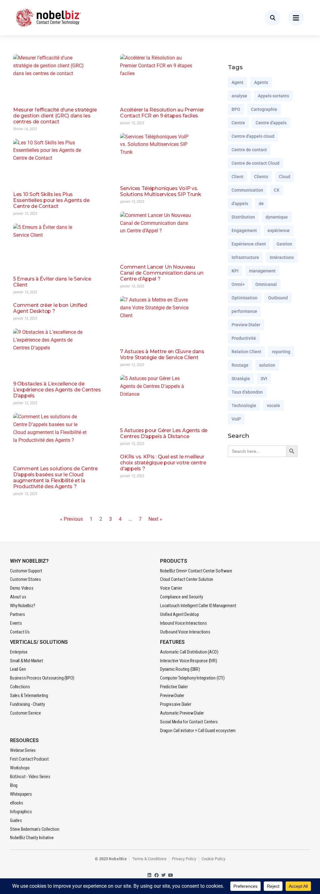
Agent (237, 82)
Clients (261, 176)
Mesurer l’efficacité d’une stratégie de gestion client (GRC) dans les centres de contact (55, 116)
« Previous (71, 519)
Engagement (244, 230)
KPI (235, 270)
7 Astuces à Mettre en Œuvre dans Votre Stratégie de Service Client (162, 354)
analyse (239, 95)
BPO (236, 109)
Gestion (284, 243)
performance (244, 311)
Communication (247, 190)
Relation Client (246, 351)
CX (276, 190)
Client (237, 176)
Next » (155, 519)
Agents (261, 82)
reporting (281, 351)
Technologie (244, 405)
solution (267, 365)
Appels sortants (273, 95)
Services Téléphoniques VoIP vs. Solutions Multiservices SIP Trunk (160, 191)
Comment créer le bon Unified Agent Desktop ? (50, 308)
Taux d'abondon (247, 392)
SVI (264, 378)
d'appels (240, 203)
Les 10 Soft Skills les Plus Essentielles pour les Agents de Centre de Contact (51, 200)
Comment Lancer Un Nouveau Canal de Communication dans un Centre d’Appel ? (161, 273)
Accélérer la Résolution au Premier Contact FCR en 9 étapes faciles (162, 113)
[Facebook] (156, 875)
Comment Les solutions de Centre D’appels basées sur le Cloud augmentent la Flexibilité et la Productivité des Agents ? (55, 477)
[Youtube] (170, 875)
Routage (240, 365)
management (262, 270)
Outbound (278, 297)
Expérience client (249, 243)
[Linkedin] (149, 875)
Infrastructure (245, 257)
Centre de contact (249, 149)
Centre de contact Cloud (255, 163)
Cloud (284, 176)
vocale (273, 405)
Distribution (243, 217)
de (261, 203)
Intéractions (282, 257)
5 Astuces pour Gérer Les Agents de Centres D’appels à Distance (164, 433)
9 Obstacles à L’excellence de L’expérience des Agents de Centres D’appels (57, 390)
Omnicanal (266, 284)
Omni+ (238, 284)
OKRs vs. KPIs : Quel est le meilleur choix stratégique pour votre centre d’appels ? (163, 463)
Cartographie (264, 109)
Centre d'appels (271, 122)
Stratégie (241, 378)
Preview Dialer (246, 324)
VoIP (236, 418)
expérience (279, 230)
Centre (238, 122)
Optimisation (245, 297)
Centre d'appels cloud (253, 136)
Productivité (244, 338)
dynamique (277, 217)
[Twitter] (163, 875)
